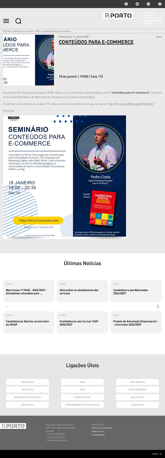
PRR (82, 389)
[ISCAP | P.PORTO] (132, 18)
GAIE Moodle (137, 381)
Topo (155, 454)
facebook (126, 4)
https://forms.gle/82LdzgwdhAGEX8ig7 (131, 103)
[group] (28, 291)
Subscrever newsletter (102, 427)
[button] (158, 306)
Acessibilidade (98, 434)
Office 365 (28, 389)
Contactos (137, 404)
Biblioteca (137, 397)
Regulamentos (137, 389)
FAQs (82, 381)
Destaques (18, 30)
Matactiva (27, 404)
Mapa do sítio (98, 431)
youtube (137, 4)
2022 (37, 30)
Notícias (29, 30)
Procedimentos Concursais (82, 404)
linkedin (148, 4)
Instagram (159, 4)
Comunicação (82, 397)
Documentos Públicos (27, 397)
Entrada (7, 30)
